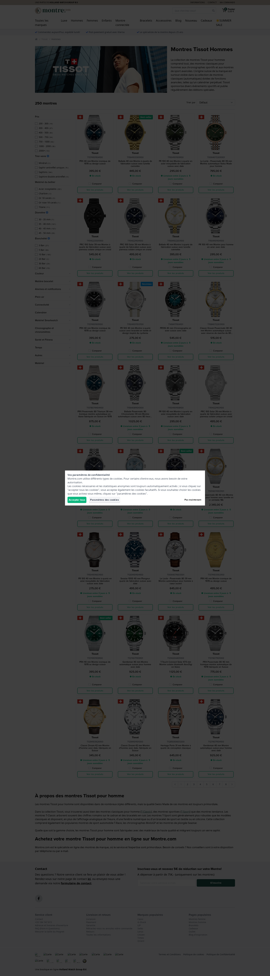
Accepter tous (77, 500)
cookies (117, 478)
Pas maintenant (193, 499)
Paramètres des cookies (104, 500)
